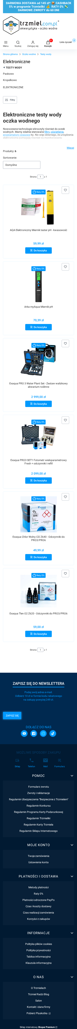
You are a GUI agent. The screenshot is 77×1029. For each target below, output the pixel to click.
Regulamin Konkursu (39, 805)
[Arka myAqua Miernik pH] (38, 284)
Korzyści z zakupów (38, 918)
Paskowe (8, 73)
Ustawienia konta (38, 862)
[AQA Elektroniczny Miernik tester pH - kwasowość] (38, 208)
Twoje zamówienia (38, 855)
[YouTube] (24, 733)
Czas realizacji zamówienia (38, 912)
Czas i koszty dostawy (38, 906)
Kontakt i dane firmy (38, 1006)
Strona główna (10, 54)
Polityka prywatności (38, 950)
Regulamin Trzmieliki (38, 818)
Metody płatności (38, 887)
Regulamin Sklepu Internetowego (38, 830)
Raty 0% (38, 893)
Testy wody (45, 54)
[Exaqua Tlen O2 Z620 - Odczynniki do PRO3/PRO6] (38, 591)
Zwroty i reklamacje (38, 793)
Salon (38, 1000)
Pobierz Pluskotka (37, 1013)
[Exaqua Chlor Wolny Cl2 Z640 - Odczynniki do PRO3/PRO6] (38, 514)
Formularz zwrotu (38, 786)
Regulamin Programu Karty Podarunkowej (38, 811)
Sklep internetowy (37, 1027)
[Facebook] (33, 733)
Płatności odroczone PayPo (38, 899)
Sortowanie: (10, 157)
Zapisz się (12, 715)
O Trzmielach (38, 987)
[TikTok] (53, 733)
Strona (33, 176)
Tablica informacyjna (39, 956)
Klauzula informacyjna (39, 962)
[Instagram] (43, 733)
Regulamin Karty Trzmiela (38, 824)
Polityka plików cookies (38, 943)
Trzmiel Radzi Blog (38, 994)
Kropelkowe (10, 80)
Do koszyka (40, 250)
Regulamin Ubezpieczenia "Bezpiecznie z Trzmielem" (38, 799)
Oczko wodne (29, 54)
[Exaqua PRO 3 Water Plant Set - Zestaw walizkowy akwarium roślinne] (38, 361)
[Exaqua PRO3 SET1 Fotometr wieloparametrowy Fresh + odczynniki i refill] (38, 438)
